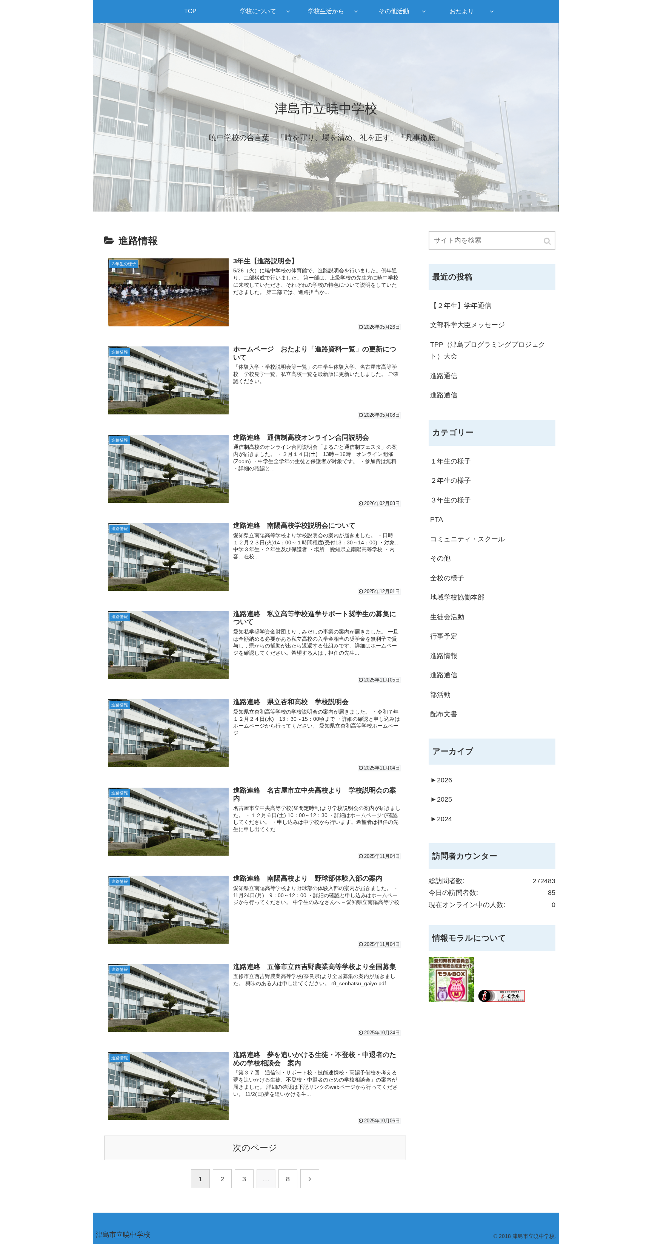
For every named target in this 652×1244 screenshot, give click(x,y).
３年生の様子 (450, 500)
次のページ (255, 1148)
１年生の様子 (450, 461)
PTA (436, 519)
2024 (441, 819)
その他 (440, 558)
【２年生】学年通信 (460, 305)
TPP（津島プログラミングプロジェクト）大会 (487, 350)
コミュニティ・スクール (467, 539)
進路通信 (443, 376)
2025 (441, 799)
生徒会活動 (447, 617)
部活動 (440, 694)
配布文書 (443, 714)
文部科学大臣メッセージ (467, 325)
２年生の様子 (450, 480)
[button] (548, 241)
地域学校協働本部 (457, 597)
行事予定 (443, 636)
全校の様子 (447, 578)
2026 (441, 780)
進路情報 (443, 656)
